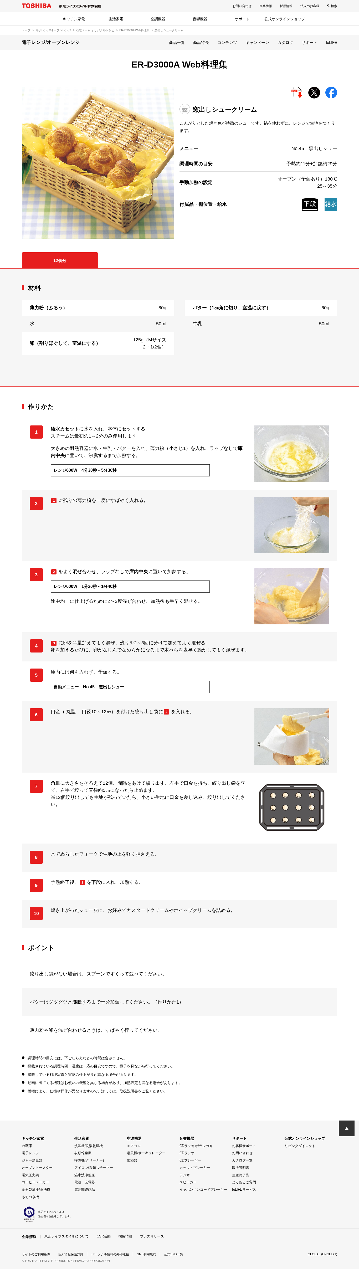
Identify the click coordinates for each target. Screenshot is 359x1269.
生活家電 (116, 19)
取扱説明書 (240, 1168)
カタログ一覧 (242, 1160)
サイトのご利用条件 (36, 1254)
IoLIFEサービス (244, 1189)
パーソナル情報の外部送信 (110, 1254)
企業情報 (265, 6)
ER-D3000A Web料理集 (134, 30)
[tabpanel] (179, 327)
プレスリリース (152, 1236)
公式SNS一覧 (173, 1254)
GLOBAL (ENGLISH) (322, 1254)
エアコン (134, 1146)
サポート (242, 19)
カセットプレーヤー (195, 1168)
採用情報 (286, 6)
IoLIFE (331, 42)
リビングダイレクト (300, 1146)
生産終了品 (240, 1175)
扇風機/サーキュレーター (146, 1153)
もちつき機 (30, 1197)
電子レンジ (30, 1153)
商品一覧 (177, 42)
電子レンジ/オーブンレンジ (53, 30)
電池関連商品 (84, 1189)
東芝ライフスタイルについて (66, 1236)
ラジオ (185, 1175)
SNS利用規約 (146, 1254)
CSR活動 (104, 1236)
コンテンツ (227, 42)
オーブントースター (37, 1168)
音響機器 (200, 19)
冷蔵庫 (27, 1146)
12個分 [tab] (59, 260)
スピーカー (188, 1182)
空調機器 (158, 19)
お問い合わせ (242, 6)
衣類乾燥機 (82, 1153)
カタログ (285, 42)
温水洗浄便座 (84, 1175)
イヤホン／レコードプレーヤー (203, 1189)
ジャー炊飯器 (32, 1160)
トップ (26, 30)
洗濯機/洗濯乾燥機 (88, 1146)
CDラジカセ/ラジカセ (196, 1146)
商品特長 (201, 42)
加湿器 (132, 1160)
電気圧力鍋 (30, 1175)
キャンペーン (257, 42)
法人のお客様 (309, 6)
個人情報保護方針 (70, 1254)
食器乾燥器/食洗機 (36, 1189)
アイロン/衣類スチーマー (93, 1168)
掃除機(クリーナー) (89, 1160)
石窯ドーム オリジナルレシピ (95, 30)
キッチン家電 (74, 19)
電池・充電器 (84, 1182)
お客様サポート (244, 1146)
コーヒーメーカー (35, 1182)
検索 (334, 6)
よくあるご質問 (244, 1182)
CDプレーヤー (190, 1160)
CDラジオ (187, 1153)
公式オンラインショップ (284, 19)
